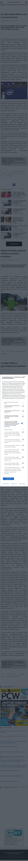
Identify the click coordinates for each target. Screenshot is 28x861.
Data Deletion (6, 483)
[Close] (25, 377)
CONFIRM (8, 478)
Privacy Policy (22, 483)
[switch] (22, 406)
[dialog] (14, 430)
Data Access (14, 483)
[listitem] (14, 403)
